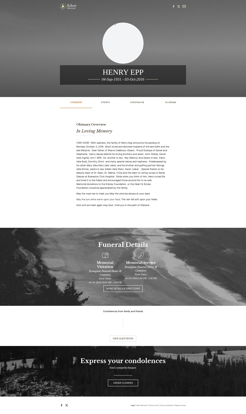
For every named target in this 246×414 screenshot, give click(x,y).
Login (133, 405)
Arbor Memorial (141, 405)
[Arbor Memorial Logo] (68, 6)
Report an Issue (180, 405)
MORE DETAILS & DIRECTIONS (123, 288)
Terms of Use (153, 405)
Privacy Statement (166, 405)
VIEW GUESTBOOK (123, 338)
